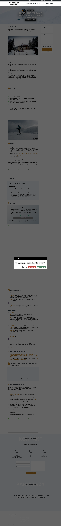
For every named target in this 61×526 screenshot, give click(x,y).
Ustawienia (25, 267)
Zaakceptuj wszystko (41, 267)
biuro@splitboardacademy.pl (34, 0)
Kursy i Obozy (27, 3)
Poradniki (47, 3)
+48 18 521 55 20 (43, 0)
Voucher (40, 3)
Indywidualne (35, 3)
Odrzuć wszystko (32, 267)
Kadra (31, 3)
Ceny (44, 3)
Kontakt (51, 3)
